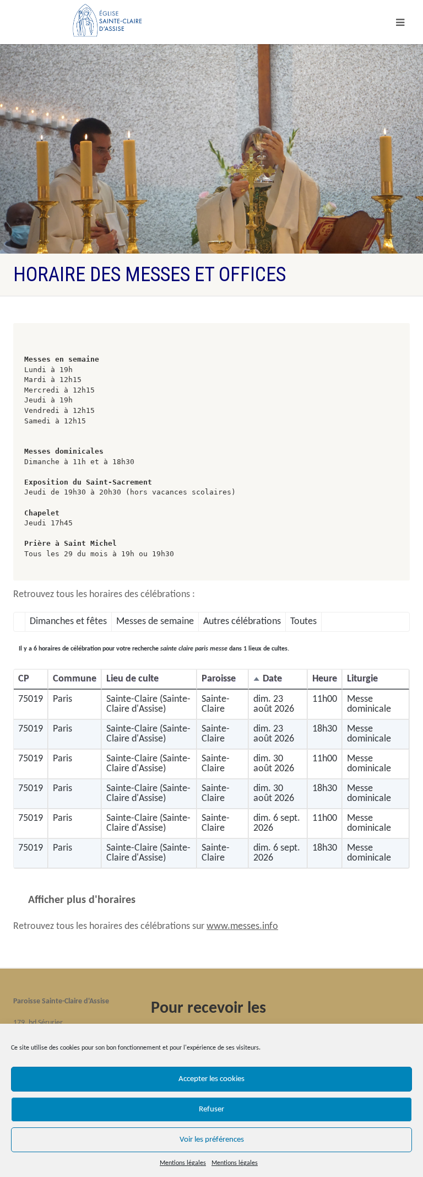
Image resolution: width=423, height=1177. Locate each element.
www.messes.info (242, 926)
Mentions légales (183, 1163)
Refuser (211, 1109)
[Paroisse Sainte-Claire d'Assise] (108, 19)
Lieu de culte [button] (132, 679)
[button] (277, 679)
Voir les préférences (212, 1140)
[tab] (68, 622)
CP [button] (23, 679)
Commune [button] (74, 679)
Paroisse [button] (219, 679)
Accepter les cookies (211, 1079)
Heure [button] (324, 679)
